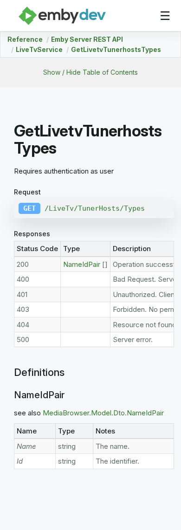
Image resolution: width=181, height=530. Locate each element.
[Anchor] (9, 372)
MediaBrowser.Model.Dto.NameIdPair (103, 412)
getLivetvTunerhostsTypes (116, 49)
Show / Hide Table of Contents (90, 72)
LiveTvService (39, 49)
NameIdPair (81, 264)
